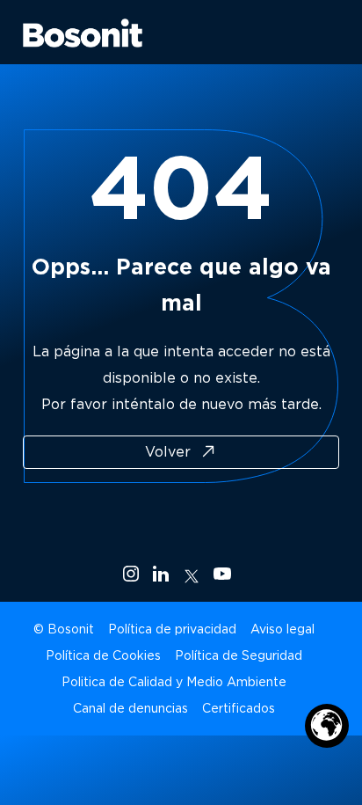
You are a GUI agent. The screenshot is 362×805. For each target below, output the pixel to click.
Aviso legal (282, 629)
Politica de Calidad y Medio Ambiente (174, 682)
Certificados (238, 708)
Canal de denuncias (130, 708)
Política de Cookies (103, 655)
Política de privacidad (172, 629)
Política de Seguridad (238, 655)
